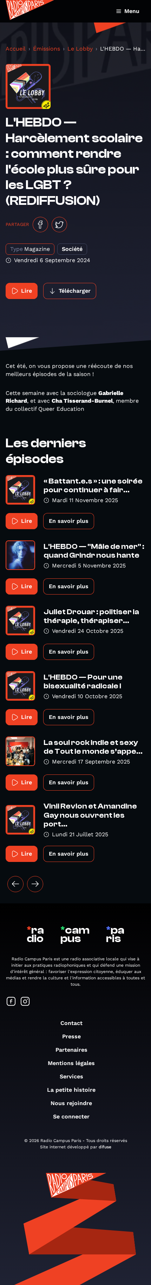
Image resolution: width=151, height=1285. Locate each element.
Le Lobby (80, 48)
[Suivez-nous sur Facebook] (11, 1002)
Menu (131, 11)
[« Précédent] (15, 884)
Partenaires (71, 1049)
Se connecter (71, 1116)
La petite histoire (71, 1089)
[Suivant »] (35, 884)
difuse (105, 1146)
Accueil (16, 48)
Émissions (46, 48)
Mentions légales (71, 1063)
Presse (71, 1036)
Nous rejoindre (71, 1103)
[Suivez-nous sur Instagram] (25, 1002)
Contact (71, 1023)
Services (71, 1076)
